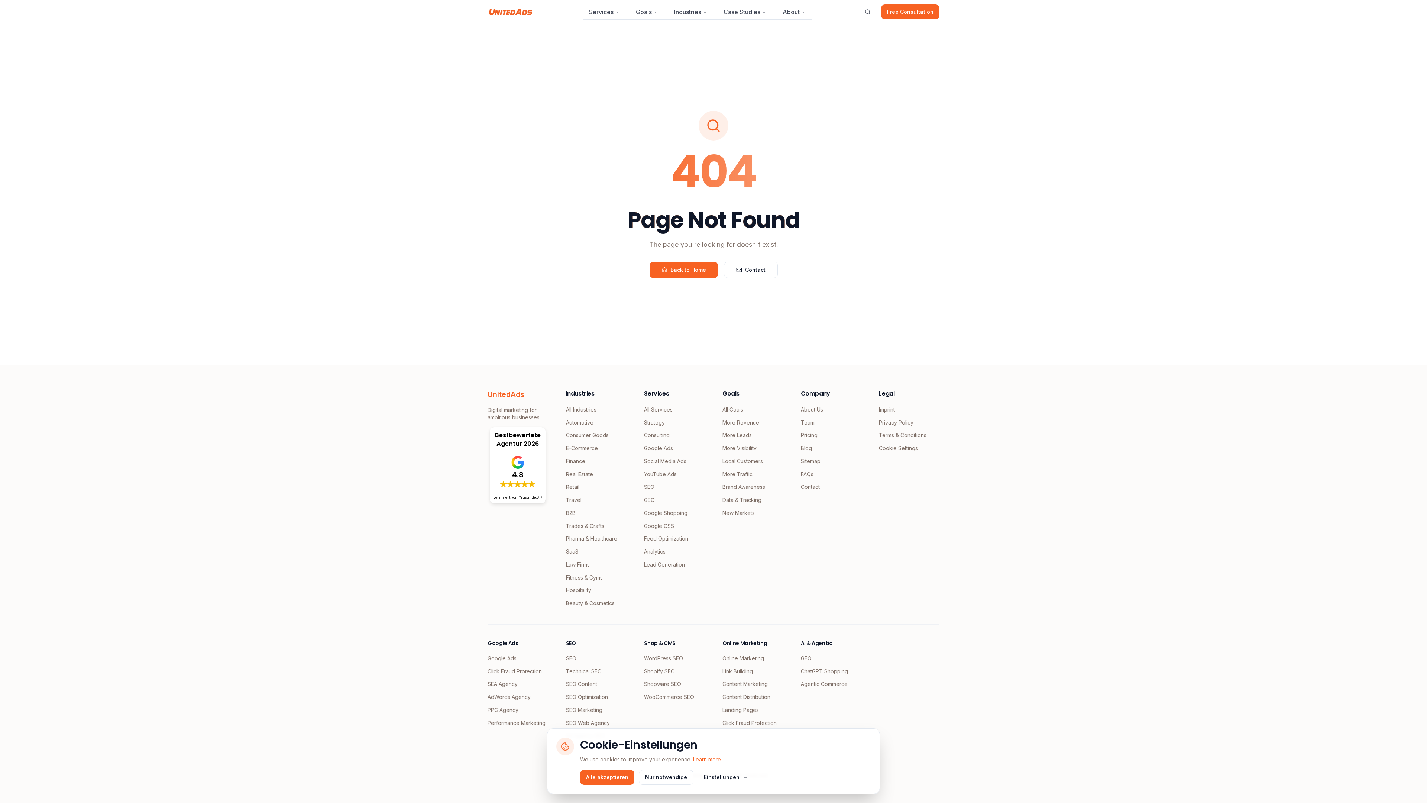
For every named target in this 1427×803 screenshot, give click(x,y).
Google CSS (659, 526)
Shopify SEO (659, 671)
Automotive (579, 422)
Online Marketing (743, 658)
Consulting (657, 435)
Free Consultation (910, 12)
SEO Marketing (584, 710)
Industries (687, 12)
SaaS (572, 551)
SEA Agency (503, 684)
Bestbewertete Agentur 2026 (518, 439)
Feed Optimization (666, 538)
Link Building (737, 671)
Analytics (655, 551)
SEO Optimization (587, 697)
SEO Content (581, 684)
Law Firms (578, 564)
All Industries (581, 409)
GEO (649, 500)
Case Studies (742, 12)
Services (601, 12)
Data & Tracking (741, 500)
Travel (574, 500)
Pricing (809, 435)
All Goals (732, 409)
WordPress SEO (663, 658)
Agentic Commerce (824, 684)
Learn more (707, 759)
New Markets (738, 513)
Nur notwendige (666, 777)
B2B (571, 513)
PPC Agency (503, 710)
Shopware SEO (662, 684)
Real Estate (579, 474)
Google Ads (658, 448)
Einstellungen (722, 777)
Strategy (654, 422)
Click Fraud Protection (515, 671)
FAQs (807, 474)
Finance (575, 461)
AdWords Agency (509, 697)
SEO (649, 487)
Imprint (887, 409)
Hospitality (578, 590)
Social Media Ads (665, 461)
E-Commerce (582, 448)
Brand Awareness (743, 487)
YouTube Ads (660, 474)
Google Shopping (665, 513)
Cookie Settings (898, 448)
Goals (644, 12)
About (791, 12)
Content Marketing (745, 684)
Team (808, 422)
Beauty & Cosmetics (590, 603)
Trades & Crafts (585, 526)
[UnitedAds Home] (511, 12)
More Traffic (737, 474)
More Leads (737, 435)
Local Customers (742, 461)
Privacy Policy (896, 422)
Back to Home (688, 270)
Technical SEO (584, 671)
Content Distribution (746, 697)
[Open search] (867, 11)
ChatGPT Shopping (824, 671)
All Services (658, 409)
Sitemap (811, 461)
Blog (806, 448)
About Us (812, 409)
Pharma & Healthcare (591, 538)
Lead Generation (664, 564)
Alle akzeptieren (607, 777)
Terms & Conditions (902, 435)
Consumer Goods (587, 435)
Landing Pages (740, 710)
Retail (572, 487)
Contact (755, 270)
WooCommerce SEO (669, 697)
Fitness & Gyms (584, 577)
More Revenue (740, 422)
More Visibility (739, 448)
